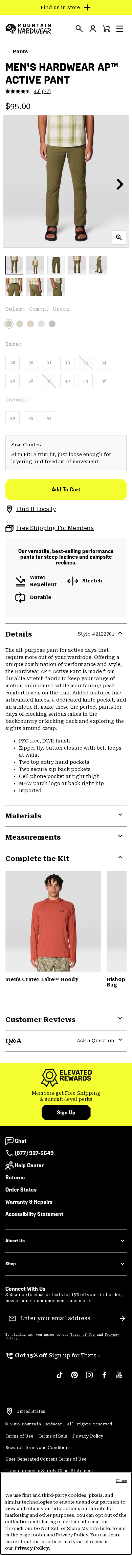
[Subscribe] (122, 1318)
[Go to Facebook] (104, 1378)
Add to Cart (66, 489)
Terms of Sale (53, 1436)
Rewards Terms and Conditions (38, 1447)
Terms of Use (82, 1334)
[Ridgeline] (19, 324)
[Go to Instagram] (89, 1378)
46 (104, 381)
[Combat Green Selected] (9, 324)
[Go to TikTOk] (59, 1378)
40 (49, 381)
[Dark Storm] (52, 324)
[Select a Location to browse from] (9, 1411)
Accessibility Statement (34, 1214)
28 (12, 362)
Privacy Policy (88, 1436)
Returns (15, 1177)
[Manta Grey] (41, 324)
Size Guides (26, 444)
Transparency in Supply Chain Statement (49, 1470)
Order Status (21, 1189)
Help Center (29, 1165)
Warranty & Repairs (28, 1202)
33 (85, 362)
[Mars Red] (53, 921)
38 (30, 381)
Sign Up (66, 1112)
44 (85, 381)
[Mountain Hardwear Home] (28, 29)
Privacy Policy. (32, 1548)
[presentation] (79, 29)
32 (67, 362)
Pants (20, 51)
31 (49, 362)
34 (104, 362)
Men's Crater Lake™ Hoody (42, 979)
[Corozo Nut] (30, 324)
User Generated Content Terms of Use (45, 1459)
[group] (66, 1096)
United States (30, 1411)
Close (121, 1481)
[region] (66, 1513)
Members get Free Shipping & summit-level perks (66, 1096)
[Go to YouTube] (119, 1378)
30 (30, 362)
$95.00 (17, 106)
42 (67, 381)
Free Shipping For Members (55, 528)
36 (12, 381)
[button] (120, 29)
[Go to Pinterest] (74, 1378)
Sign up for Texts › (52, 1355)
